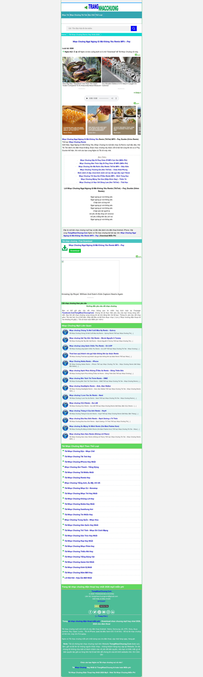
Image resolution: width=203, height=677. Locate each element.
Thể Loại (98, 15)
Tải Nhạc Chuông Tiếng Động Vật (79, 556)
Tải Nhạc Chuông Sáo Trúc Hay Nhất (81, 535)
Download (74, 250)
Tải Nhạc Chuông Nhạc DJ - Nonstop (81, 488)
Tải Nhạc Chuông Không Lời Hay (79, 498)
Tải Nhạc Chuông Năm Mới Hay (78, 572)
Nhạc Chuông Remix (77, 142)
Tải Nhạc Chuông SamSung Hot (79, 509)
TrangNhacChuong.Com (78, 232)
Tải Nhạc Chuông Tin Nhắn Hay (79, 514)
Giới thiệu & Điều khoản (101, 598)
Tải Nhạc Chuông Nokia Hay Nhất (79, 504)
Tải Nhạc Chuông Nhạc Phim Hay (79, 546)
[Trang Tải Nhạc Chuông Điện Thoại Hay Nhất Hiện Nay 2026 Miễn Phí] (101, 10)
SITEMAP (101, 601)
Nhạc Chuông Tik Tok (78, 15)
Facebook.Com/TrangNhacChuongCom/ (78, 313)
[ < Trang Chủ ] (101, 616)
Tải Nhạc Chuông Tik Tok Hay (78, 456)
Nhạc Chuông (80, 667)
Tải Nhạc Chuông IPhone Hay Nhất (80, 461)
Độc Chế (91, 15)
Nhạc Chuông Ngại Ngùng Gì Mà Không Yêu (80, 139)
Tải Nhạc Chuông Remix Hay (77, 477)
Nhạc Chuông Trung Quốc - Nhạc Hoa (81, 519)
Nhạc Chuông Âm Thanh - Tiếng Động (82, 467)
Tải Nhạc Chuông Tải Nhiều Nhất (79, 472)
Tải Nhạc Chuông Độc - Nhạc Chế (80, 451)
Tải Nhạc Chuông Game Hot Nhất (79, 562)
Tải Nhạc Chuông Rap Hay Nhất (79, 541)
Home (64, 34)
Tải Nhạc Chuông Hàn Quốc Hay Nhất (81, 525)
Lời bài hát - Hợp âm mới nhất (78, 577)
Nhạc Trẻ (65, 15)
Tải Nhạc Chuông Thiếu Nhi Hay (79, 551)
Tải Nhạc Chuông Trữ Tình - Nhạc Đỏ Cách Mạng (86, 530)
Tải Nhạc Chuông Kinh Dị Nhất (78, 567)
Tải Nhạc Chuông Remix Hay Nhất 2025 (84, 34)
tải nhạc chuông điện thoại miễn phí (84, 621)
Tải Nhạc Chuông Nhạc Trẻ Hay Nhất (81, 493)
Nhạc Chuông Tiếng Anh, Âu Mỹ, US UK (82, 482)
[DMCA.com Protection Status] (101, 607)
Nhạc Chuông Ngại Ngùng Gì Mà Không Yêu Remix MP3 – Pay (101, 41)
